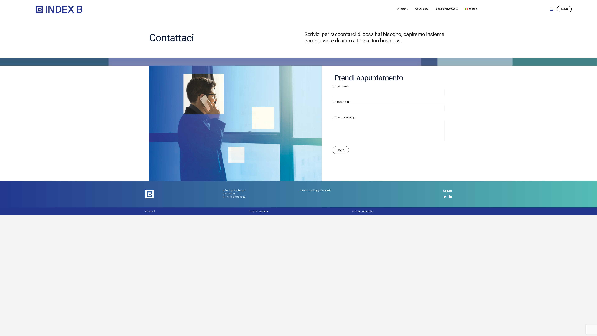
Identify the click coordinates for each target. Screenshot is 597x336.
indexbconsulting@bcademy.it (315, 190)
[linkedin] (450, 196)
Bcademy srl (240, 190)
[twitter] (445, 196)
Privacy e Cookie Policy (362, 211)
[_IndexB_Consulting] (59, 7)
